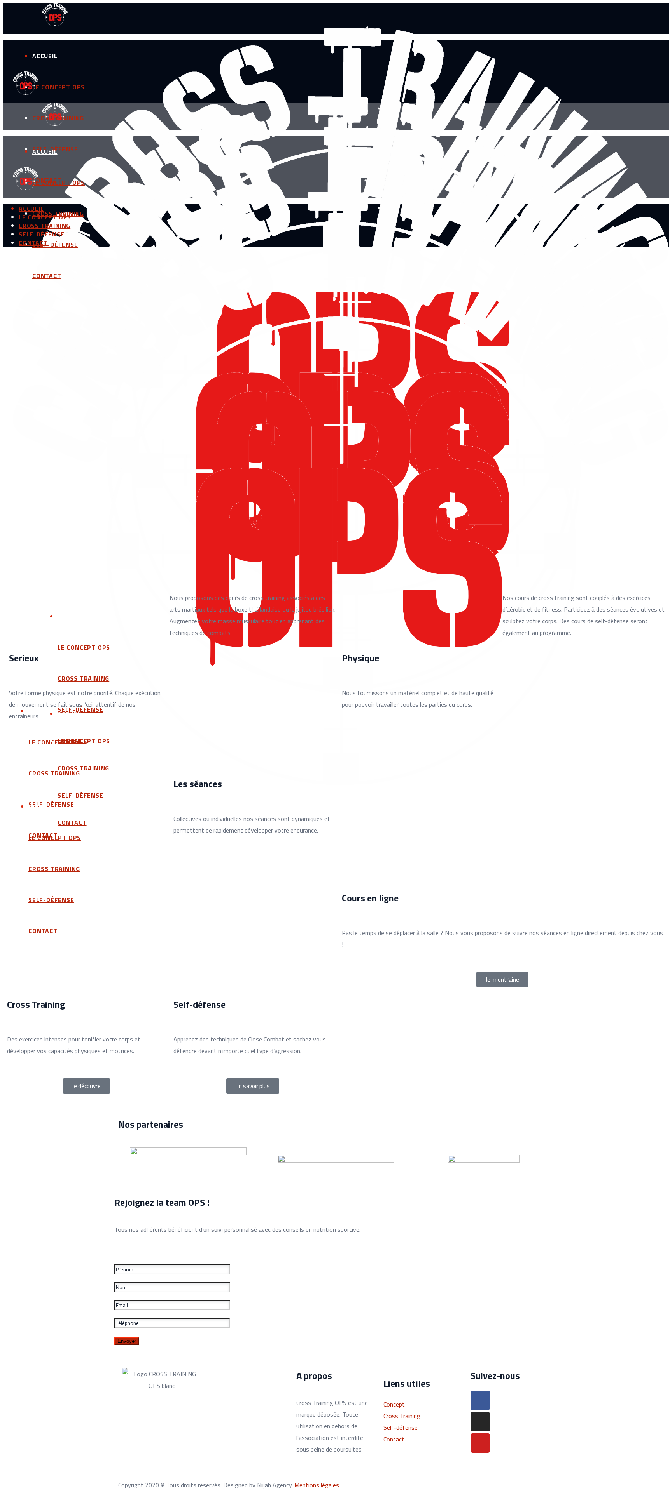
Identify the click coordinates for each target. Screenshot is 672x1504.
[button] (502, 979)
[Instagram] (480, 1421)
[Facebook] (480, 1400)
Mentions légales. (317, 1485)
